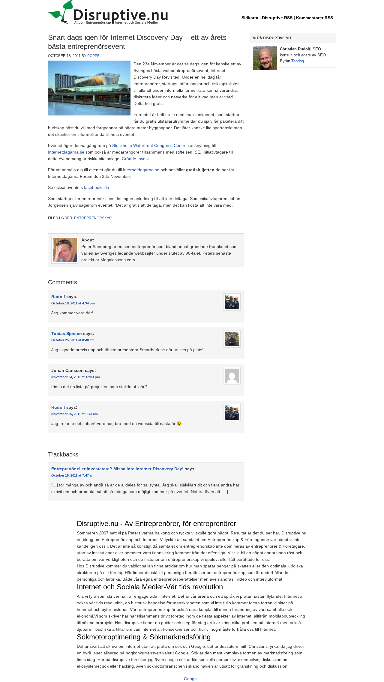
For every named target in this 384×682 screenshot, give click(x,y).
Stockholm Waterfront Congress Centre (149, 145)
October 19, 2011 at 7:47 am (72, 475)
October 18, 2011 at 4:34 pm (73, 303)
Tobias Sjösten (66, 333)
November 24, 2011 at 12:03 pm (75, 377)
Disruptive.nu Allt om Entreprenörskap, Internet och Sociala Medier (192, 12)
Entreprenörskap (93, 218)
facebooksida (96, 187)
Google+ (192, 678)
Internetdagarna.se (66, 152)
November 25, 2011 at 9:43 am (74, 414)
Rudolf (58, 296)
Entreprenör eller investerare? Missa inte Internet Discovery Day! (117, 468)
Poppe (93, 56)
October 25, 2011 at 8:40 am (72, 340)
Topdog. (298, 61)
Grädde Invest (135, 158)
